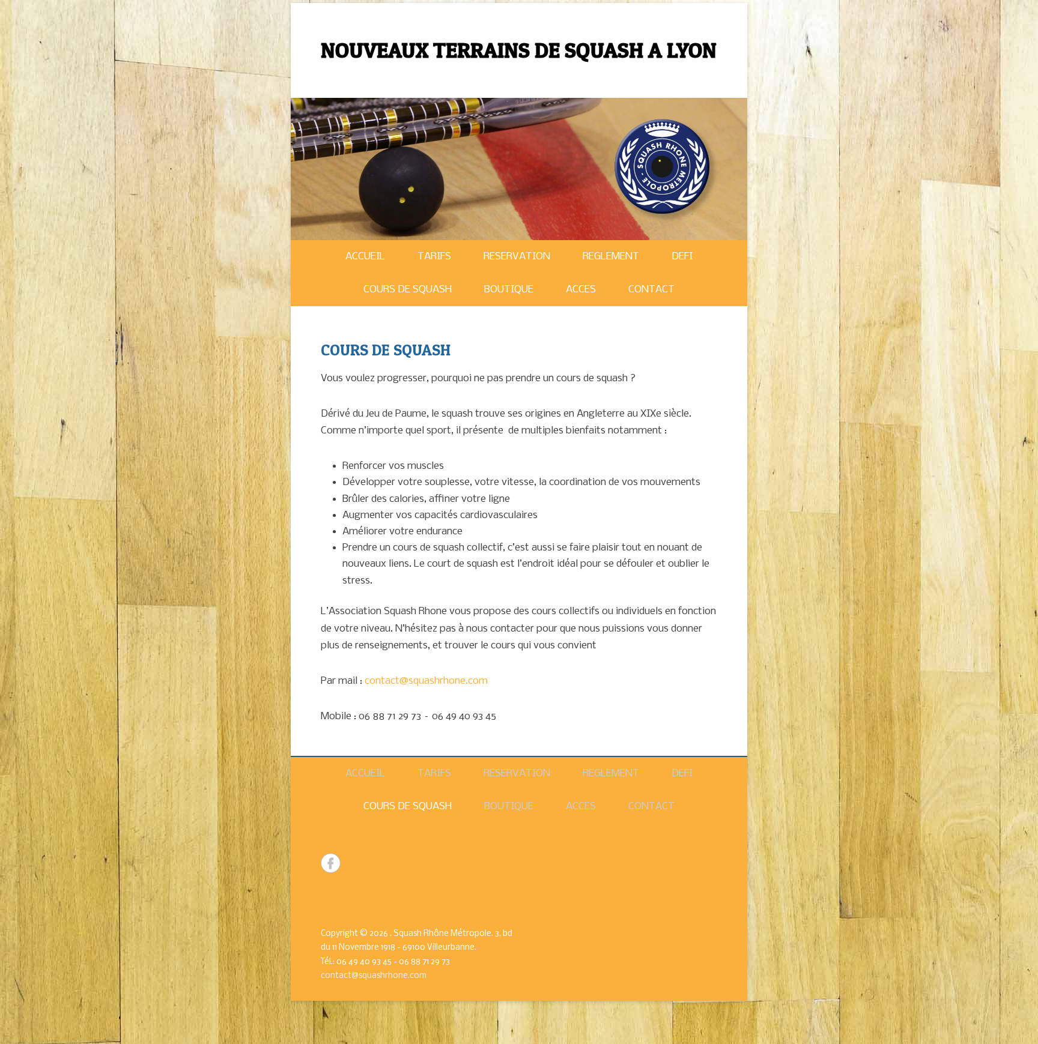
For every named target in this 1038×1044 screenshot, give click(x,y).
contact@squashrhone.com (426, 681)
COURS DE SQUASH (407, 289)
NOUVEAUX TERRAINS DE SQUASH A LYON (519, 50)
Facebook (331, 863)
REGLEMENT (611, 256)
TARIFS (434, 256)
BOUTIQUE (508, 289)
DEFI (682, 256)
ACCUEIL (365, 256)
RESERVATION (517, 256)
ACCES (581, 289)
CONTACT (651, 289)
